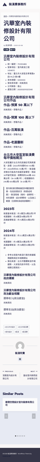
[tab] (15, 436)
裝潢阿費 (9, 45)
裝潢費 (25, 332)
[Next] (34, 416)
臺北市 (12, 49)
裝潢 (17, 332)
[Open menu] (35, 4)
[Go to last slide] (6, 416)
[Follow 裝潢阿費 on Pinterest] (20, 359)
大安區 (6, 49)
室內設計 (8, 332)
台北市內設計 (10, 327)
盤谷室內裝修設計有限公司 (30, 375)
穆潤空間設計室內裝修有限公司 (19, 404)
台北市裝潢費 (23, 327)
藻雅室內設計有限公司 (10, 375)
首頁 (5, 16)
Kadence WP (7, 456)
